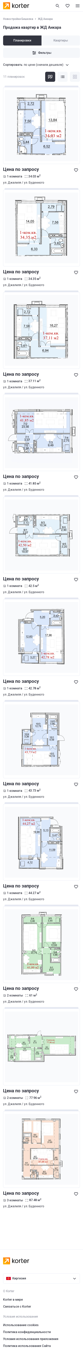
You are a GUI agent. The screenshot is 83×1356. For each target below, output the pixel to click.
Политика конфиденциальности (27, 1332)
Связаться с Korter (17, 1306)
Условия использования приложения (30, 1339)
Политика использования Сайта (27, 1346)
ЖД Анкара (45, 18)
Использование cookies (21, 1325)
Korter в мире (13, 1299)
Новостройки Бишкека (18, 18)
